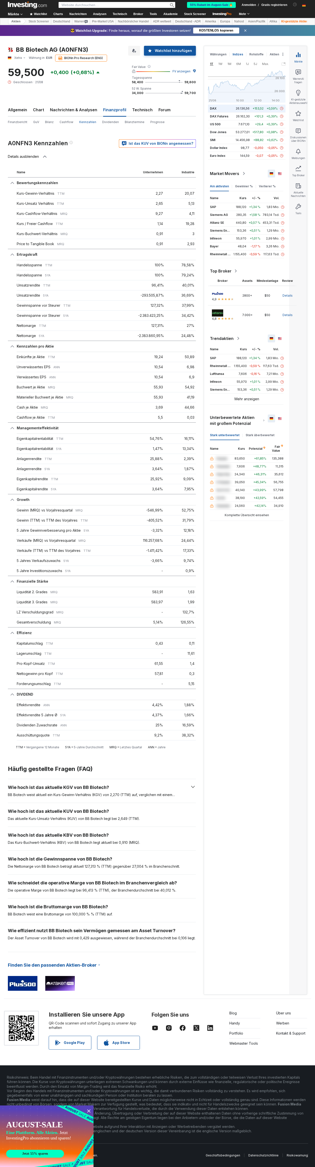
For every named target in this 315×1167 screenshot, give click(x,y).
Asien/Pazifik (256, 21)
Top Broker (221, 271)
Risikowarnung (297, 1155)
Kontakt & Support (290, 1033)
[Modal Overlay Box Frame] (47, 1136)
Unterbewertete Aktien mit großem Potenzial (232, 420)
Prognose (157, 122)
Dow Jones (218, 132)
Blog (233, 1013)
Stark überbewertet (260, 435)
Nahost (239, 21)
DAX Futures (219, 116)
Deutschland (61, 21)
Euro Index (217, 156)
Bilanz (49, 122)
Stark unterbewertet (224, 435)
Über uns (283, 1013)
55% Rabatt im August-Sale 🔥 (211, 5)
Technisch (142, 109)
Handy (234, 1023)
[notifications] (295, 4)
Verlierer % (267, 186)
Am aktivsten (219, 186)
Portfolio (236, 1033)
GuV (36, 122)
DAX (213, 108)
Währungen (218, 54)
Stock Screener (195, 14)
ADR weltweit (162, 21)
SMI (212, 140)
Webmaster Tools (243, 1043)
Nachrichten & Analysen (73, 109)
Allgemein (17, 109)
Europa (225, 21)
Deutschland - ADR (188, 21)
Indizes (238, 54)
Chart (38, 109)
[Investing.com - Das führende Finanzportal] (27, 4)
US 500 (215, 124)
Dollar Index (218, 148)
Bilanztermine (134, 122)
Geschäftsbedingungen (223, 1155)
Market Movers (224, 173)
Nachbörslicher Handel (133, 21)
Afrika (273, 21)
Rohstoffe (256, 54)
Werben (282, 1023)
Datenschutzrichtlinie (263, 1155)
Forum (164, 109)
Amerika (210, 21)
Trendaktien (222, 338)
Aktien (15, 21)
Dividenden (110, 122)
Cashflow (66, 122)
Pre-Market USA (103, 21)
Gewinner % (244, 186)
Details (288, 295)
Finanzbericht (17, 122)
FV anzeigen (181, 71)
